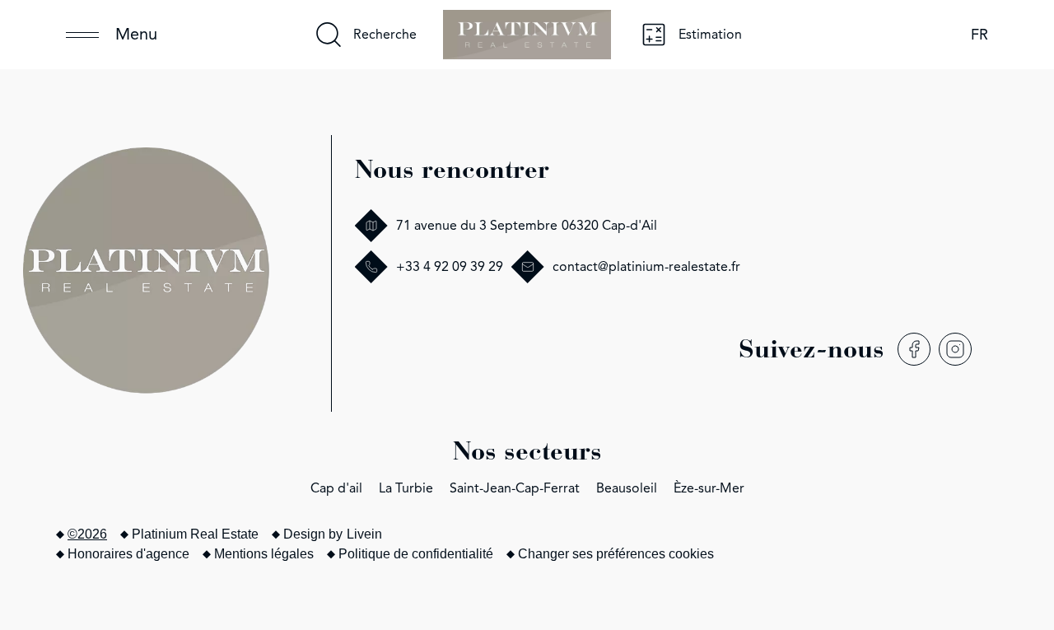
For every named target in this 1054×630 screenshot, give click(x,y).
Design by (332, 534)
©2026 (87, 534)
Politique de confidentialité (415, 554)
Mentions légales (264, 554)
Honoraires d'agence (128, 554)
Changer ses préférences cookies (616, 554)
